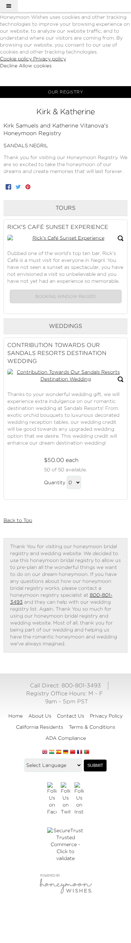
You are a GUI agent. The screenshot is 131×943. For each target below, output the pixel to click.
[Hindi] (51, 752)
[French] (79, 752)
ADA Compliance (65, 738)
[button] (8, 6)
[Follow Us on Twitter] (65, 799)
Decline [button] (9, 65)
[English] (45, 752)
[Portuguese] (86, 752)
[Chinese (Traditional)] (72, 752)
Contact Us (70, 716)
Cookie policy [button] (16, 58)
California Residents (39, 727)
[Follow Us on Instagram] (79, 799)
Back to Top (17, 520)
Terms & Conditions (92, 727)
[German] (65, 752)
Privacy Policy (106, 716)
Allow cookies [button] (35, 65)
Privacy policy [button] (49, 58)
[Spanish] (58, 752)
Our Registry (65, 91)
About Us (39, 716)
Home (15, 716)
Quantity (54, 482)
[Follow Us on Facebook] (52, 799)
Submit (95, 765)
